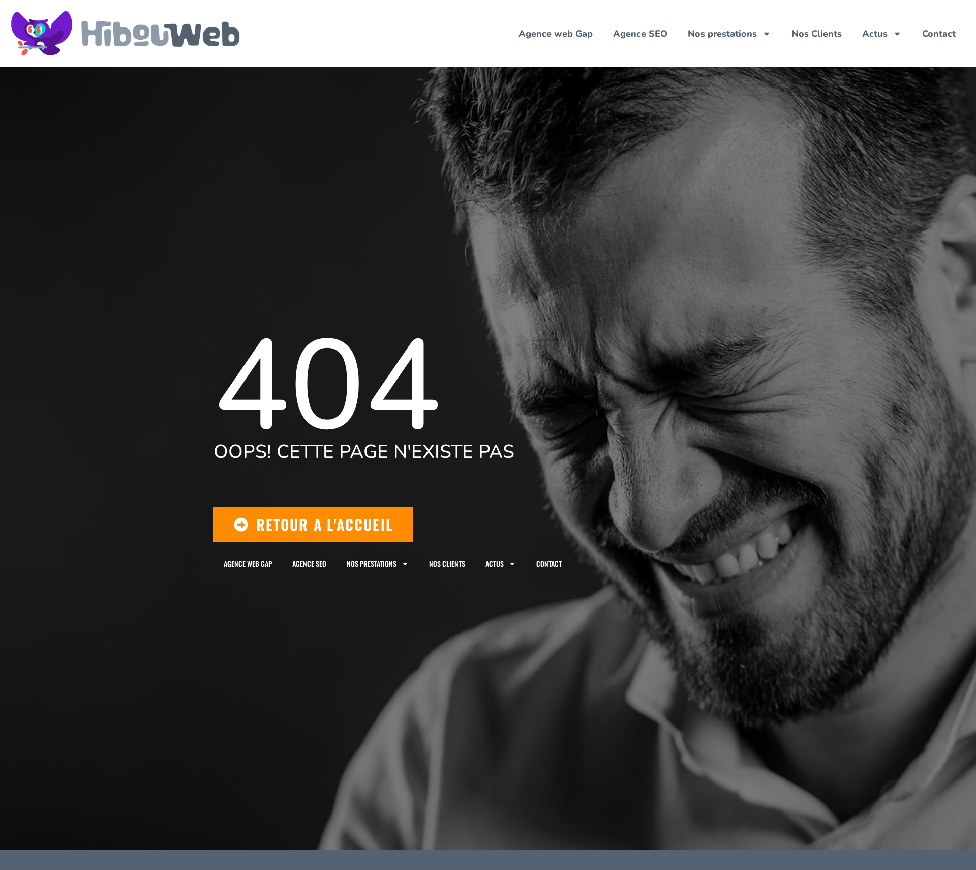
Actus (875, 33)
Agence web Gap (555, 33)
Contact (939, 33)
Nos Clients (816, 33)
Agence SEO (640, 33)
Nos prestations (722, 33)
